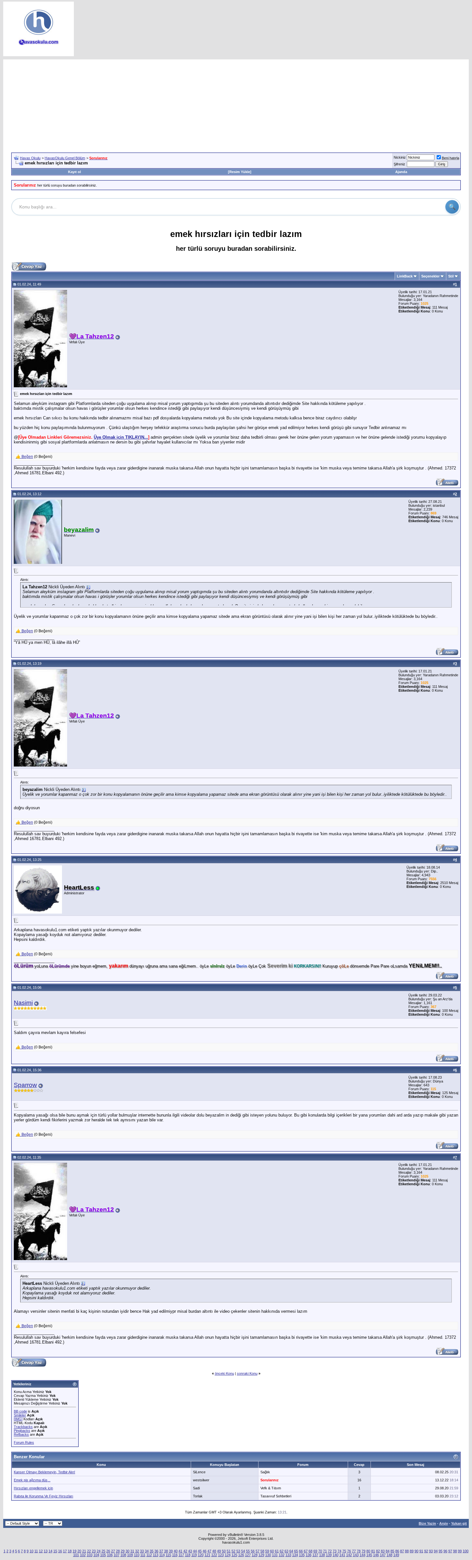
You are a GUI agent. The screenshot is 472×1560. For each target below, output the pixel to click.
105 (103, 1555)
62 (282, 1551)
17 (65, 1551)
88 (407, 1551)
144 (362, 1555)
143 (356, 1555)
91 (421, 1551)
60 (272, 1551)
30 (127, 1551)
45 (200, 1551)
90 (416, 1551)
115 (168, 1555)
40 (176, 1551)
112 (149, 1555)
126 (241, 1555)
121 (207, 1555)
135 (302, 1555)
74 (339, 1551)
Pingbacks (22, 1431)
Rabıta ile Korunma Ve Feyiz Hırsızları (43, 1496)
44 (195, 1551)
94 (436, 1551)
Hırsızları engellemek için (33, 1488)
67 (306, 1551)
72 (330, 1551)
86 (397, 1551)
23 (94, 1551)
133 (288, 1555)
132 (281, 1555)
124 (228, 1555)
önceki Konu (224, 1373)
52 (233, 1551)
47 (209, 1551)
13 (46, 1551)
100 (465, 1551)
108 (123, 1555)
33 (142, 1551)
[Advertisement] (236, 104)
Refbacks (21, 1434)
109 (130, 1555)
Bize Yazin (427, 1523)
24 (99, 1551)
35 (151, 1551)
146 (376, 1555)
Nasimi (23, 1002)
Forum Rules (24, 1442)
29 (123, 1551)
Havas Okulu (30, 158)
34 (147, 1551)
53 (238, 1551)
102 (83, 1555)
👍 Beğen (24, 456)
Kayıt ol (74, 172)
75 (344, 1551)
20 (79, 1551)
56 (253, 1551)
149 (396, 1555)
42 (185, 1551)
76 (349, 1551)
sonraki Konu (247, 1373)
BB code (20, 1411)
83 (383, 1551)
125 (234, 1555)
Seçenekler (430, 276)
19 (74, 1551)
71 (325, 1551)
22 (89, 1551)
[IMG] (18, 1419)
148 (389, 1555)
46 (204, 1551)
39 (171, 1551)
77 (354, 1551)
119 (194, 1555)
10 (31, 1551)
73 (335, 1551)
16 (60, 1551)
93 (431, 1551)
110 (136, 1555)
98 (455, 1551)
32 (137, 1551)
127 (248, 1555)
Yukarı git (459, 1523)
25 (103, 1551)
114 (162, 1555)
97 (450, 1551)
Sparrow (25, 1085)
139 (329, 1555)
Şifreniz (399, 164)
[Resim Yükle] (239, 172)
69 (315, 1551)
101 (76, 1555)
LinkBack (405, 276)
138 (322, 1555)
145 (369, 1555)
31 (132, 1551)
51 (229, 1551)
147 (383, 1555)
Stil (451, 276)
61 (277, 1551)
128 (255, 1555)
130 (268, 1555)
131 (275, 1555)
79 (363, 1551)
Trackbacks (23, 1427)
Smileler (20, 1415)
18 (70, 1551)
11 (36, 1551)
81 (373, 1551)
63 (286, 1551)
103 (89, 1555)
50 (224, 1551)
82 (378, 1551)
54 (243, 1551)
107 (116, 1555)
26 (108, 1551)
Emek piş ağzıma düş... (32, 1480)
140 (335, 1555)
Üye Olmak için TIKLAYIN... (121, 437)
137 (315, 1555)
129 (261, 1555)
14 (50, 1551)
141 (342, 1555)
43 (190, 1551)
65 (296, 1551)
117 (181, 1555)
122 (214, 1555)
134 (295, 1555)
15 (55, 1551)
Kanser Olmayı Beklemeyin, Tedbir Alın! (44, 1472)
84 (387, 1551)
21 (84, 1551)
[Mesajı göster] (88, 587)
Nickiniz (400, 157)
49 (219, 1551)
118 (187, 1555)
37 (161, 1551)
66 (301, 1551)
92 (426, 1551)
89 (412, 1551)
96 (445, 1551)
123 (221, 1555)
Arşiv (443, 1523)
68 (310, 1551)
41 (180, 1551)
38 (166, 1551)
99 (460, 1551)
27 (113, 1551)
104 (96, 1555)
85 (392, 1551)
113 (155, 1555)
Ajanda (401, 172)
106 (110, 1555)
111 (142, 1555)
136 (308, 1555)
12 (41, 1551)
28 (118, 1551)
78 (359, 1551)
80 (368, 1551)
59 (267, 1551)
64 (291, 1551)
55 (248, 1551)
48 (214, 1551)
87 (402, 1551)
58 (262, 1551)
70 (320, 1551)
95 (440, 1551)
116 (175, 1555)
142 (349, 1555)
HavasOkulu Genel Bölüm (65, 158)
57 (257, 1551)
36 (156, 1551)
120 (201, 1555)
